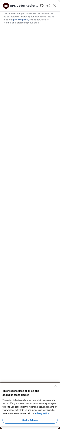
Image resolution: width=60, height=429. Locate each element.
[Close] (55, 386)
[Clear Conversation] (42, 5)
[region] (30, 213)
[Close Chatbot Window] (54, 5)
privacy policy (21, 19)
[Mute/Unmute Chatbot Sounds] (48, 5)
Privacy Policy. (42, 413)
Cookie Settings (30, 420)
